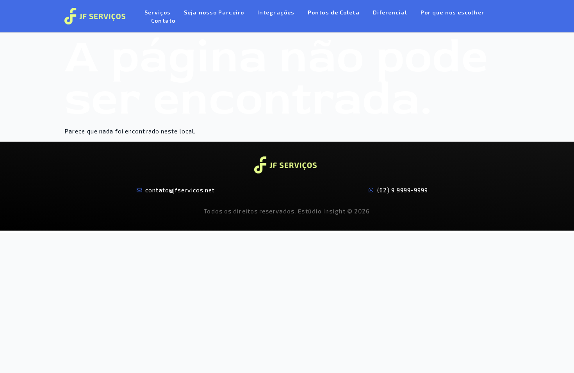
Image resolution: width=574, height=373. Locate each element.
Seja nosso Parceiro (214, 12)
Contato (163, 20)
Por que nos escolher (452, 12)
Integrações (275, 12)
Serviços (157, 12)
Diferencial (390, 12)
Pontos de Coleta (334, 12)
